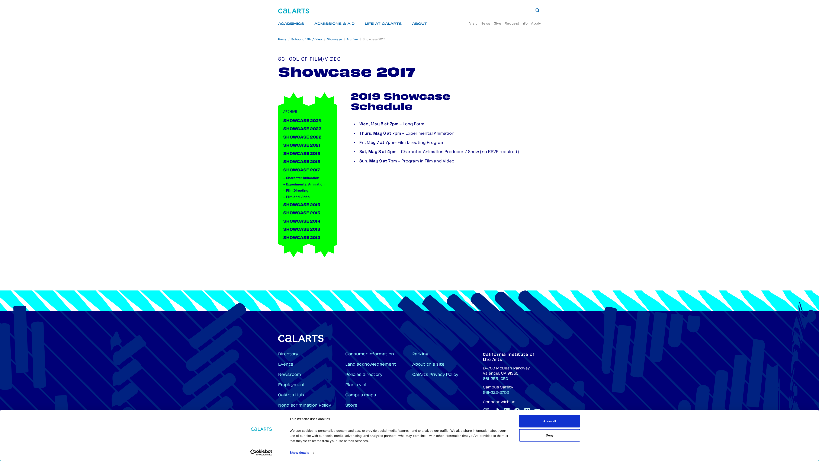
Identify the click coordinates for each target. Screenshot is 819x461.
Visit (473, 23)
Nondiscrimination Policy (304, 405)
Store (351, 405)
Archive (352, 39)
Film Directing (295, 191)
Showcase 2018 (301, 162)
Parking (420, 354)
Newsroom (289, 375)
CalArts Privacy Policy (435, 375)
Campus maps (360, 395)
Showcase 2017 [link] (374, 39)
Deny (549, 435)
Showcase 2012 (301, 238)
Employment (291, 385)
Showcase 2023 (302, 129)
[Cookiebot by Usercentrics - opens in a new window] (261, 452)
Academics (291, 24)
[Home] (293, 11)
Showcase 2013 (301, 230)
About (419, 24)
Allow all (549, 421)
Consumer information (369, 354)
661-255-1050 (495, 379)
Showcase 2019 (301, 154)
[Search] (537, 10)
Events (285, 364)
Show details (299, 452)
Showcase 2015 (301, 213)
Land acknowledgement (370, 364)
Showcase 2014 (301, 222)
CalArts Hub (291, 395)
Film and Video (296, 197)
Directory (288, 354)
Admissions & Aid (334, 24)
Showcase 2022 (302, 138)
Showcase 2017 (301, 170)
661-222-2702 (496, 393)
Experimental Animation (304, 184)
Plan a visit (356, 385)
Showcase (334, 39)
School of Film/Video (306, 39)
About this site (428, 364)
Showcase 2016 (301, 205)
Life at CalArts (383, 24)
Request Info (516, 23)
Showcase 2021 (301, 146)
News (485, 23)
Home (282, 39)
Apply (536, 23)
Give (497, 23)
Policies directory (363, 375)
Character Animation (301, 178)
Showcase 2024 (302, 121)
